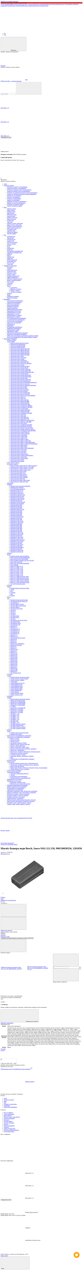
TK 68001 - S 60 (14, 715)
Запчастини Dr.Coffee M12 (17, 478)
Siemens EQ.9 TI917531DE (17, 700)
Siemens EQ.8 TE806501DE (17, 702)
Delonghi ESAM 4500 (16, 511)
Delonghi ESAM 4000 (16, 508)
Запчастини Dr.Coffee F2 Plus (18, 471)
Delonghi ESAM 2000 (16, 531)
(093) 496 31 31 (5, 108)
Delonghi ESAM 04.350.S (17, 496)
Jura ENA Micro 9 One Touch (18, 605)
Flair (11, 594)
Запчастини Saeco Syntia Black (18, 435)
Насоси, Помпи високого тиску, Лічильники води (24, 763)
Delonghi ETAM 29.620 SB (17, 502)
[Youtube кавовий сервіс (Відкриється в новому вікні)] (37, 18)
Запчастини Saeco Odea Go (17, 397)
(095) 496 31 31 (5, 122)
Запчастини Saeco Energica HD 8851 (20, 410)
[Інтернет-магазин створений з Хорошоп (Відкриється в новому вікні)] (35, 1094)
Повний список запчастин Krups (19, 732)
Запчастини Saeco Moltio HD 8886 (19, 401)
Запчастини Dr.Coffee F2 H (17, 473)
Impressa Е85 (13, 668)
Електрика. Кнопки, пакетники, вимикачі (21, 756)
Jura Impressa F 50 (15, 629)
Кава (5, 207)
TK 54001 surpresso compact (17, 727)
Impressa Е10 (13, 665)
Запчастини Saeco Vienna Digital (19, 458)
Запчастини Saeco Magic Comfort (19, 439)
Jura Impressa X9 (14, 632)
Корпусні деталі (14, 738)
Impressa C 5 (13, 635)
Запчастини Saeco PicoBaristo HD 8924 (21, 426)
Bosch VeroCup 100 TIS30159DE (19, 559)
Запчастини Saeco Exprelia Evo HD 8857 (21, 407)
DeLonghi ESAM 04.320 (17, 516)
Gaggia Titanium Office (16, 689)
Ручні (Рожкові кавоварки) (17, 489)
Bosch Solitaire (14, 565)
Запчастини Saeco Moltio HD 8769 (19, 403)
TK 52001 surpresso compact (17, 728)
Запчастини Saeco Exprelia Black (19, 408)
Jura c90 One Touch (15, 673)
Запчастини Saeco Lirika (17, 356)
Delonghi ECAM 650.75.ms (17, 494)
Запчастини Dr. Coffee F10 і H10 (19, 481)
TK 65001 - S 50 (14, 713)
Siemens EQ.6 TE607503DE (17, 703)
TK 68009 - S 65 (14, 719)
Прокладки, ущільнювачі (17, 750)
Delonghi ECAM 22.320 (16, 534)
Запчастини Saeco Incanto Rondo (19, 368)
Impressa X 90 (14, 649)
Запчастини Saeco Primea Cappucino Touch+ (22, 429)
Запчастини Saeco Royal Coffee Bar (20, 394)
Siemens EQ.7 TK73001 (16, 709)
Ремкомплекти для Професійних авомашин (22, 759)
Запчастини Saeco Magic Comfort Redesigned (22, 442)
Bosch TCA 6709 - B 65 (16, 569)
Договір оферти (55, 4)
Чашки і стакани (14, 290)
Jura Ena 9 (13, 610)
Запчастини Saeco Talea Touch (18, 423)
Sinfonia (12, 595)
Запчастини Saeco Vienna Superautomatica (21, 455)
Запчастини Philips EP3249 (17, 346)
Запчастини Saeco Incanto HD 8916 (20, 366)
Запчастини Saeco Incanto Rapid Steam (20, 376)
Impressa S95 (13, 654)
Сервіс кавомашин (6, 4)
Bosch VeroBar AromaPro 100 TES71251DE (22, 560)
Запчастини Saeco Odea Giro (18, 398)
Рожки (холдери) (15, 740)
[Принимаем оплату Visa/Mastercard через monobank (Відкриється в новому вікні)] (15, 1069)
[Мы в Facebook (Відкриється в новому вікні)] (13, 18)
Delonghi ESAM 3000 (16, 527)
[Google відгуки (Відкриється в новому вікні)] (37, 30)
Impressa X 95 (14, 636)
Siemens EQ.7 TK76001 (16, 712)
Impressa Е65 (13, 657)
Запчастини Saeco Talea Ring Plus (19, 417)
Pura (11, 591)
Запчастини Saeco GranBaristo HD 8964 (21, 413)
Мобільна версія (29, 1081)
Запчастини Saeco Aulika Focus (18, 436)
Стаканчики (13, 287)
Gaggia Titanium (14, 692)
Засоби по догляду (9, 185)
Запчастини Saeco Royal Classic (19, 388)
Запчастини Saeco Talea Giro (18, 414)
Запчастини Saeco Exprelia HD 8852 (20, 404)
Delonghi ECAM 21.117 (16, 492)
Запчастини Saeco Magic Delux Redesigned (22, 448)
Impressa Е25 (13, 664)
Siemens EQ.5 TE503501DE (17, 708)
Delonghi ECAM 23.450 (16, 532)
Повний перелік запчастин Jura (19, 600)
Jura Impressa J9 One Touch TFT (19, 601)
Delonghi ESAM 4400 (16, 512)
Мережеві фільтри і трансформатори (20, 778)
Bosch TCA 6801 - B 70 (16, 567)
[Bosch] (3, 897)
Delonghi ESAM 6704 (16, 500)
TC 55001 (13, 706)
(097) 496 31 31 (5, 136)
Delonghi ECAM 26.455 (16, 551)
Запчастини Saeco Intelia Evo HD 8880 (20, 422)
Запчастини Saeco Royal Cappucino (20, 384)
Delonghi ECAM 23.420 (16, 521)
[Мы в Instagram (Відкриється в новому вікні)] (61, 18)
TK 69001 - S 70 (14, 718)
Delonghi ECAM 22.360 (16, 550)
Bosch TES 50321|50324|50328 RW (19, 563)
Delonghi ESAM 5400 (16, 519)
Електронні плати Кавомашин (18, 776)
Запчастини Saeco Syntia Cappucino (20, 433)
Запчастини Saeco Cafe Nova (18, 452)
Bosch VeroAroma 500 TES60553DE (20, 557)
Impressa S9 (13, 651)
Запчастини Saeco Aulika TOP (18, 438)
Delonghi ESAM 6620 (16, 548)
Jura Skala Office (14, 616)
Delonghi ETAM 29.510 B (17, 499)
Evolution (12, 592)
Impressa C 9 (13, 652)
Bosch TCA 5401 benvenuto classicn (19, 582)
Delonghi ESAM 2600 (16, 528)
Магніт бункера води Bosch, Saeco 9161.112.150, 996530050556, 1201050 (37, 967)
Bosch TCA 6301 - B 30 (16, 573)
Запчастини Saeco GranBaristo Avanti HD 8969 (23, 430)
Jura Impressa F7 (14, 602)
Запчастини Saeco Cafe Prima (18, 451)
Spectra (12, 589)
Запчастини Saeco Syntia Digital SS (19, 432)
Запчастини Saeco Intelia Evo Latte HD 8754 (22, 420)
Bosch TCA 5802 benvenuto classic (19, 578)
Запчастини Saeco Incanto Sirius (19, 378)
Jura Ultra (12, 619)
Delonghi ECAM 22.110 (16, 490)
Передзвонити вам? (6, 137)
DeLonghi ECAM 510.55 (17, 493)
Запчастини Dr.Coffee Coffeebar (19, 477)
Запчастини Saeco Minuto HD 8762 (20, 353)
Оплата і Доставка (65, 4)
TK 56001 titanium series (16, 725)
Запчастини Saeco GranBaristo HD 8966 (21, 424)
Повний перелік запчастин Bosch (19, 556)
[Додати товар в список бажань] (13, 923)
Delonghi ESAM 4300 (16, 505)
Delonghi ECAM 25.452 (16, 544)
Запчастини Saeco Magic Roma (18, 445)
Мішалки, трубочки (15, 289)
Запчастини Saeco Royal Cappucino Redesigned (23, 385)
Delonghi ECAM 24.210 (16, 538)
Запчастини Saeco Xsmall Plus (18, 360)
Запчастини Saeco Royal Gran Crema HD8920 (22, 395)
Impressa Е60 (13, 658)
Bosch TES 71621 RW (16, 562)
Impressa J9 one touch (16, 645)
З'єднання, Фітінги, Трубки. (18, 754)
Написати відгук (5, 854)
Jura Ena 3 (13, 614)
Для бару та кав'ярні (15, 292)
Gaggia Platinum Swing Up (17, 683)
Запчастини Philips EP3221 (17, 347)
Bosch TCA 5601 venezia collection (19, 581)
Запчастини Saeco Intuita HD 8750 (19, 419)
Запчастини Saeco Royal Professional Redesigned (23, 382)
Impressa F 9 (13, 626)
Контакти (48, 4)
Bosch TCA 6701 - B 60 (16, 570)
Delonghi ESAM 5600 (16, 543)
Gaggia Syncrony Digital (16, 693)
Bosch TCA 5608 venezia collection (19, 579)
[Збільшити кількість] (66, 974)
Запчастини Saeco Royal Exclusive (19, 389)
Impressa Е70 (13, 655)
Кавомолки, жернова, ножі (17, 782)
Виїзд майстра (15, 4)
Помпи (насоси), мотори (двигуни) (20, 744)
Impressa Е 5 (13, 667)
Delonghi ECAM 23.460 (16, 541)
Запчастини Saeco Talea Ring (18, 416)
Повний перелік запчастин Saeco (19, 343)
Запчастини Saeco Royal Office (18, 386)
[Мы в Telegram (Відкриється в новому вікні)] (13, 30)
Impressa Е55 (13, 659)
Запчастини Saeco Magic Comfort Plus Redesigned (23, 443)
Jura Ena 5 (13, 613)
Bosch (9, 1047)
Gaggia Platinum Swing (16, 686)
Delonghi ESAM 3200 (16, 525)
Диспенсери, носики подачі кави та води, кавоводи (24, 765)
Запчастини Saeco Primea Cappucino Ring (21, 427)
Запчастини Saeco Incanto (17, 365)
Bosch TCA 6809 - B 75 (16, 566)
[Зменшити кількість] (66, 960)
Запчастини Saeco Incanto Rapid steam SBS (22, 372)
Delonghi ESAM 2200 (16, 530)
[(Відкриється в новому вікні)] (32, 1069)
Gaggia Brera (13, 681)
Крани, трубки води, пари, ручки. (19, 747)
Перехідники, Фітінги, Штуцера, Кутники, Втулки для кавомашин (28, 767)
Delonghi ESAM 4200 (16, 506)
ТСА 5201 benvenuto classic (17, 584)
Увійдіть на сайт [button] (5, 930)
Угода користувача (43, 5)
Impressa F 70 (14, 627)
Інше (11, 757)
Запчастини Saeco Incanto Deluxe (19, 373)
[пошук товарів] (29, 88)
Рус (5, 33)
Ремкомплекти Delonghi (17, 487)
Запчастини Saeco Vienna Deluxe (19, 454)
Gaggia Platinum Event (16, 684)
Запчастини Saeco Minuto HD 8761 (20, 351)
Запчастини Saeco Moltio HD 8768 (19, 411)
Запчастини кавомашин (10, 338)
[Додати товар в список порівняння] (13, 910)
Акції (5, 184)
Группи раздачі (14, 741)
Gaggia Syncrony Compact (17, 680)
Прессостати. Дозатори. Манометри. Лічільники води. (25, 751)
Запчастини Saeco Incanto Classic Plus (20, 379)
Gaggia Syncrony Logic (16, 694)
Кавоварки (7, 299)
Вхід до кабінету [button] (8, 1112)
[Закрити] (13, 945)
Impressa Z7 (13, 640)
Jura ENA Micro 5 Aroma (17, 604)
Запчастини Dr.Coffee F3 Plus (18, 474)
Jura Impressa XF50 (15, 623)
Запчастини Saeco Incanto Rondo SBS (20, 375)
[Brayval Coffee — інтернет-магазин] (9, 1062)
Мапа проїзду (4, 1255)
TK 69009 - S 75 (14, 716)
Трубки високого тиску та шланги (19, 769)
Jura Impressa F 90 (15, 624)
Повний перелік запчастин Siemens (20, 699)
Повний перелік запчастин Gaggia (19, 677)
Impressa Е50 (13, 661)
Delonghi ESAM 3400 (16, 515)
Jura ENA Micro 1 (15, 607)
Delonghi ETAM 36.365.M (17, 540)
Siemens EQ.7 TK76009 (16, 711)
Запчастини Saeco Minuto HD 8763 (20, 350)
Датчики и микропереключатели (19, 773)
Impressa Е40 (13, 662)
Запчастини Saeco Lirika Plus (18, 357)
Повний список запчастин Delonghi (20, 486)
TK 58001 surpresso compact (17, 724)
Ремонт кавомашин (9, 1125)
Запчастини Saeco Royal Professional (20, 381)
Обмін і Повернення (17, 5)
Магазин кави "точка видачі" (27, 4)
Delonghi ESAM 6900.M (17, 547)
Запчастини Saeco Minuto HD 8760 (20, 349)
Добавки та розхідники (10, 265)
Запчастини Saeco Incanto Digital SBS (20, 370)
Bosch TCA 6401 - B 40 (16, 572)
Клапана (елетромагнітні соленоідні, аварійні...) (23, 748)
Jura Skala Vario (14, 617)
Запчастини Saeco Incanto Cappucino (20, 369)
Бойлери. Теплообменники (17, 746)
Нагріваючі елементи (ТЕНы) (18, 743)
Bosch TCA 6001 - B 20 (16, 575)
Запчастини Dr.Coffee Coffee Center (20, 480)
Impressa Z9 (13, 639)
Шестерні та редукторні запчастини (20, 783)
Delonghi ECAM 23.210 (16, 522)
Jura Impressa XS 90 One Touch (18, 620)
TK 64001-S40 (14, 721)
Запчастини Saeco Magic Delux (18, 446)
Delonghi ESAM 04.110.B (17, 509)
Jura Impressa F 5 (14, 630)
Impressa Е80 (13, 670)
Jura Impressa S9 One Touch (17, 638)
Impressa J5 (13, 646)
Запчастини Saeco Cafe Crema (18, 449)
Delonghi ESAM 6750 (16, 535)
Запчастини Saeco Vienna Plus (18, 457)
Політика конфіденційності (30, 5)
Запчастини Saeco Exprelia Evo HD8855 (21, 405)
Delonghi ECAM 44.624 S (17, 497)
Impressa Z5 (13, 642)
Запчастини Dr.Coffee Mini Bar (18, 476)
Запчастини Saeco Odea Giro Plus (19, 400)
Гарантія (9, 5)
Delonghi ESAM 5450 (16, 518)
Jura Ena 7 (13, 611)
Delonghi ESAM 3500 (16, 513)
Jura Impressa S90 (15, 621)
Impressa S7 (13, 648)
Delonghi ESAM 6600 (16, 524)
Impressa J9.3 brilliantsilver (17, 643)
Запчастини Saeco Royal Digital (18, 391)
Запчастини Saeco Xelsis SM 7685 (19, 362)
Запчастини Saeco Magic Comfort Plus (20, 440)
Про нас (72, 4)
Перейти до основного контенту (10, 1)
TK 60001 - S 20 (14, 722)
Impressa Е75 (13, 671)
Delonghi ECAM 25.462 (16, 537)
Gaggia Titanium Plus (15, 690)
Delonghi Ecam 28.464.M (17, 503)
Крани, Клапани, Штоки (17, 766)
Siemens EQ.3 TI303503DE (17, 705)
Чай (5, 235)
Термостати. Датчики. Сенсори (19, 753)
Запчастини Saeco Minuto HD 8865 (20, 354)
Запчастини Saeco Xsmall (17, 359)
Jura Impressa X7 (14, 633)
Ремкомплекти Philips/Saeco (18, 344)
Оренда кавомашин (40, 4)
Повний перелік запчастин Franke (19, 588)
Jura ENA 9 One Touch (16, 608)
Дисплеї (12, 775)
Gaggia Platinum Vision (16, 687)
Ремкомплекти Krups (16, 734)
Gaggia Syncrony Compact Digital (19, 678)
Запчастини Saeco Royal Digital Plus (20, 392)
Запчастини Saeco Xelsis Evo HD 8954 (20, 363)
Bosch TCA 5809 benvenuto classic (19, 576)
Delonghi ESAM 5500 (16, 546)
